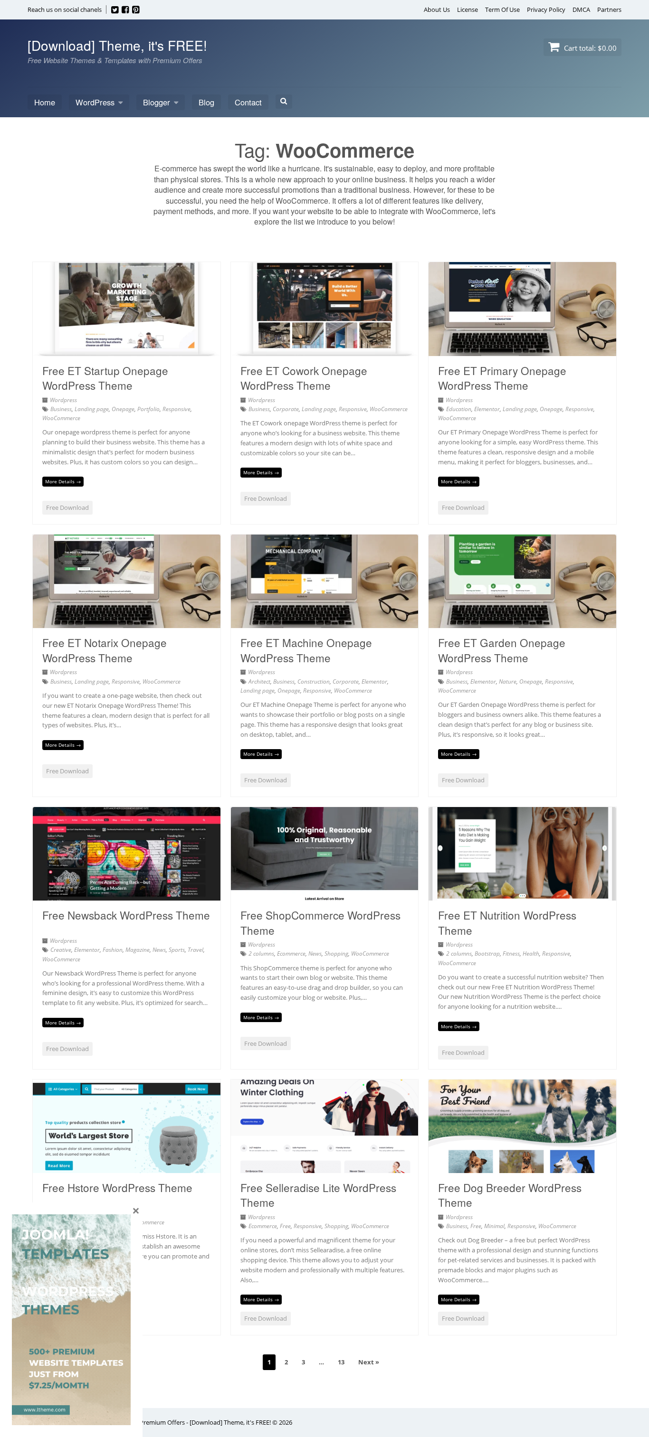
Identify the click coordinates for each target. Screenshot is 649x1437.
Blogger (156, 102)
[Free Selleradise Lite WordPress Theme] (325, 1167)
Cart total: (589, 48)
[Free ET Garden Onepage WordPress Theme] (522, 622)
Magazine (137, 950)
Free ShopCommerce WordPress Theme (320, 922)
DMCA (581, 9)
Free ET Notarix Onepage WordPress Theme (104, 650)
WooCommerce (61, 418)
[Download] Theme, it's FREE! (117, 45)
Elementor (487, 409)
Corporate (286, 409)
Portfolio (148, 409)
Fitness (511, 953)
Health (531, 953)
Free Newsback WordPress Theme (126, 914)
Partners (609, 9)
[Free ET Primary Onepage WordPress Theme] (522, 350)
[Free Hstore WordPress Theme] (126, 1167)
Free (285, 1226)
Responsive (176, 409)
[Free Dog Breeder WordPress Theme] (522, 1167)
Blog (206, 102)
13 (341, 1362)
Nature (507, 681)
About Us (437, 9)
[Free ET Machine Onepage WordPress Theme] (325, 622)
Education (458, 409)
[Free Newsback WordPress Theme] (126, 895)
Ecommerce (291, 953)
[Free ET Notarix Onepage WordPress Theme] (126, 622)
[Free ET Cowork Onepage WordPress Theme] (325, 350)
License (467, 9)
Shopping (336, 953)
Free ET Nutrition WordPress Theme (507, 922)
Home (44, 102)
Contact (248, 102)
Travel (195, 950)
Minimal (494, 1226)
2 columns (261, 953)
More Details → (63, 481)
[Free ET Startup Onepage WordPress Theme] (126, 350)
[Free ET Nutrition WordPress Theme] (522, 895)
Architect (259, 681)
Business (61, 409)
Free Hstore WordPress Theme (117, 1187)
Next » (368, 1362)
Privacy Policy (546, 9)
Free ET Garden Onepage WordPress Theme (501, 650)
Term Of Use (502, 9)
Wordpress (63, 400)
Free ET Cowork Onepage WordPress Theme (303, 378)
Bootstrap (487, 953)
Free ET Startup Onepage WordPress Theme (105, 378)
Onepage (123, 409)
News (159, 950)
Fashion (113, 950)
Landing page (92, 409)
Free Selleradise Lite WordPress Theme (318, 1195)
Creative (60, 950)
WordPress (95, 102)
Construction (313, 681)
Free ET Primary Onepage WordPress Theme (502, 378)
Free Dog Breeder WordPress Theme (510, 1195)
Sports (177, 950)
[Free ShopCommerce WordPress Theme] (325, 895)
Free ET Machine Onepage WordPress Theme (306, 650)
